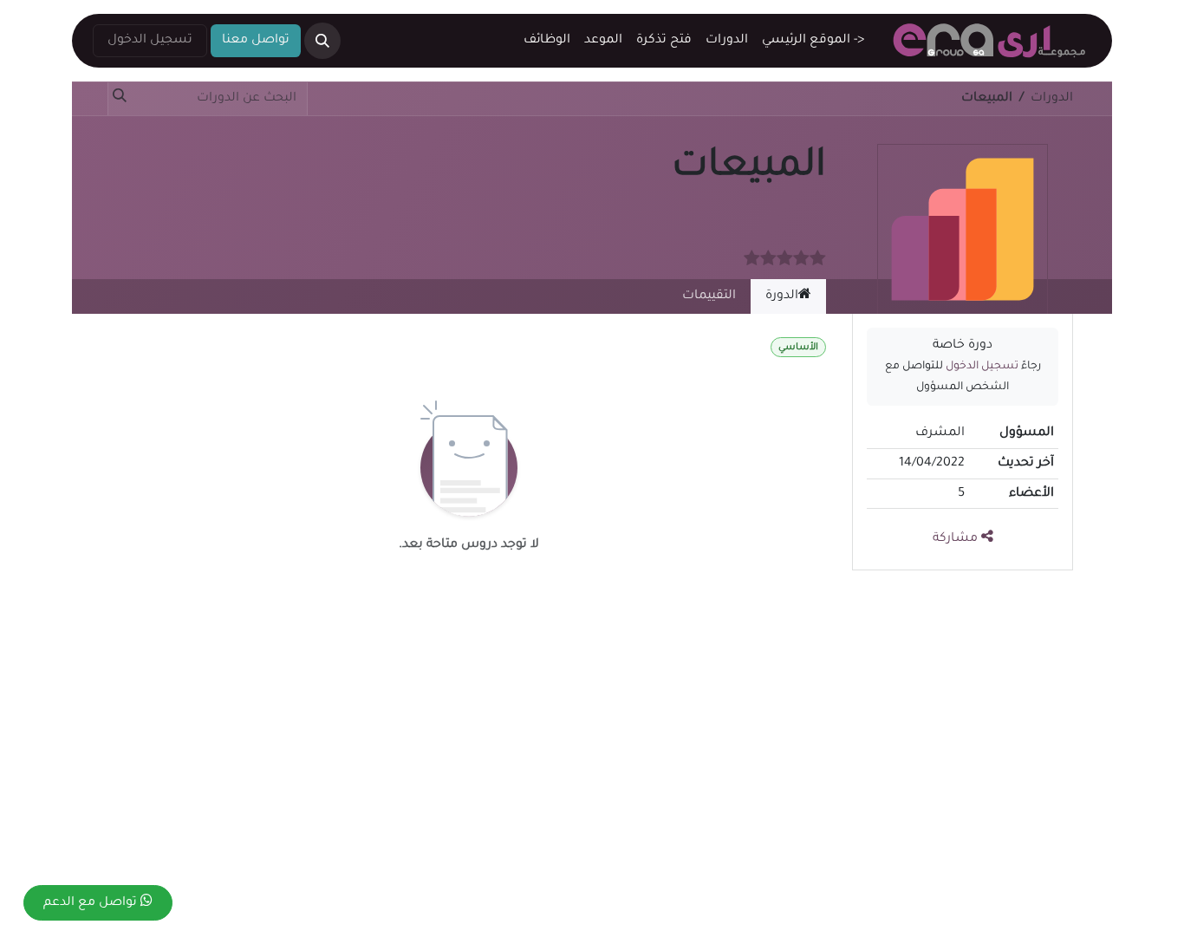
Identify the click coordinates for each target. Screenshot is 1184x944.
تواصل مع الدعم (91, 903)
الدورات (1052, 99)
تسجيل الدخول (149, 41)
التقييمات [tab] (709, 296)
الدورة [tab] (781, 296)
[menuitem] (813, 40)
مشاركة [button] (957, 539)
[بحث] (123, 98)
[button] (322, 41)
